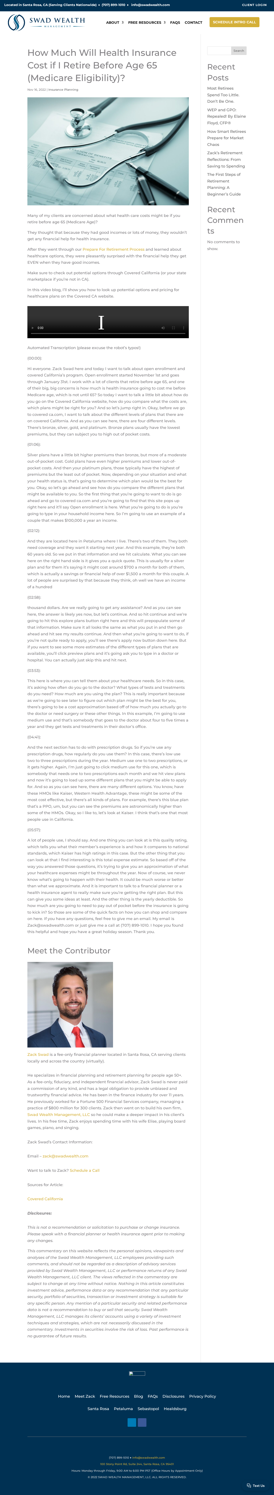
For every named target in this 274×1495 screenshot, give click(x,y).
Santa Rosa (98, 1408)
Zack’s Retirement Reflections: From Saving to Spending (226, 159)
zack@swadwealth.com (65, 1156)
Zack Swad (38, 1054)
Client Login (254, 5)
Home (64, 1397)
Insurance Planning (63, 90)
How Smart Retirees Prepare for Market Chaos (226, 138)
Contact (193, 23)
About (112, 23)
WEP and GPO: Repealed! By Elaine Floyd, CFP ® (226, 116)
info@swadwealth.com (150, 5)
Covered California (45, 1199)
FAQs (175, 23)
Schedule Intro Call (234, 22)
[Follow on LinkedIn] (132, 1422)
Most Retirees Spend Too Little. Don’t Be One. (223, 95)
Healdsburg (175, 1408)
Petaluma (123, 1408)
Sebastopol (148, 1408)
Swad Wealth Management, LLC (58, 1114)
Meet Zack (85, 1397)
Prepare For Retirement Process (113, 249)
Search (239, 51)
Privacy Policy (202, 1397)
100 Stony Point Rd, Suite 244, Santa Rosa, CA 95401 (137, 1464)
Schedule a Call (85, 1170)
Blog (138, 1397)
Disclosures (173, 1397)
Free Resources (144, 23)
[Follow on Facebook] (142, 1422)
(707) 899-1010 (113, 5)
